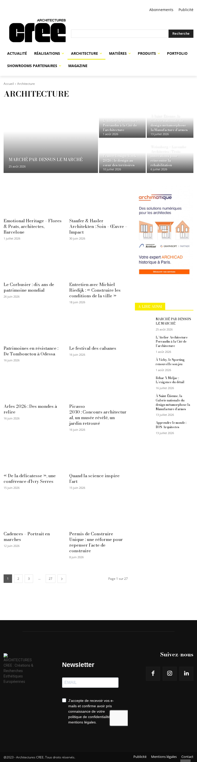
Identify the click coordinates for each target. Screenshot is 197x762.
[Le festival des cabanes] (98, 327)
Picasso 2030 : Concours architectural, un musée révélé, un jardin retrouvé (97, 415)
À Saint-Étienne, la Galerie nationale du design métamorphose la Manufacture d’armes (173, 402)
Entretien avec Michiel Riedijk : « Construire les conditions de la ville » (95, 290)
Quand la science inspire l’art (94, 478)
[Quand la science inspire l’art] (98, 455)
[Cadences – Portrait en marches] (33, 513)
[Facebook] (153, 674)
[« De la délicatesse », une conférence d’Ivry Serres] (33, 455)
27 (50, 578)
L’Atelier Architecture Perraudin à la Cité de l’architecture (172, 341)
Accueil (9, 83)
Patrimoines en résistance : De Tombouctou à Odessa (31, 351)
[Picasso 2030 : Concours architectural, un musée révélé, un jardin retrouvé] (98, 385)
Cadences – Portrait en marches (27, 536)
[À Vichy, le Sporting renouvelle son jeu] (143, 364)
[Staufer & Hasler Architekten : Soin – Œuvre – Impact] (98, 200)
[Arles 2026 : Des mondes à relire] (33, 385)
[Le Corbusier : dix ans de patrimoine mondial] (33, 263)
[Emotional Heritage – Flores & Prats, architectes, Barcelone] (33, 200)
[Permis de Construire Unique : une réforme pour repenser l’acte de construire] (98, 513)
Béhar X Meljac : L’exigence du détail (170, 380)
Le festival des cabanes (92, 348)
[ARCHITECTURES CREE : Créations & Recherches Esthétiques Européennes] (37, 32)
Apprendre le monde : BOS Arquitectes (171, 424)
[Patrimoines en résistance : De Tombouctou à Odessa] (33, 327)
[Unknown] (164, 287)
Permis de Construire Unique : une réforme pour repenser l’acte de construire (96, 542)
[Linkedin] (186, 674)
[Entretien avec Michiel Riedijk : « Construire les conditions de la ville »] (98, 263)
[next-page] (61, 578)
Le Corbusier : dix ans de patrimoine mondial (29, 287)
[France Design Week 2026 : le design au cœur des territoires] (122, 156)
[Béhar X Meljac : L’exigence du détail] (143, 382)
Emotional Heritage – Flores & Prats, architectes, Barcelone (33, 226)
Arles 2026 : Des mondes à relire (30, 409)
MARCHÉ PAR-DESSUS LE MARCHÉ (173, 321)
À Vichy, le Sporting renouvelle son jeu (170, 361)
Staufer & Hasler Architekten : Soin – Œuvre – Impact (98, 226)
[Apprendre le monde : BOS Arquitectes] (143, 427)
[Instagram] (170, 674)
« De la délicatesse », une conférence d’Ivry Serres (30, 478)
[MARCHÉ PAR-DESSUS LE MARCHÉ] (51, 138)
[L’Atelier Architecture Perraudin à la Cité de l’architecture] (122, 121)
